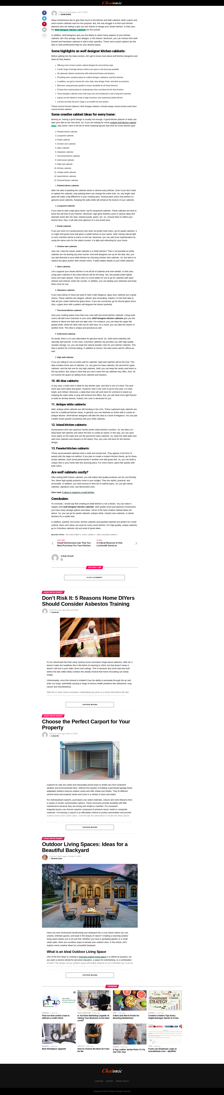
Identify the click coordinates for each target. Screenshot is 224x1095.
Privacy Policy (122, 1081)
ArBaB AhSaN (66, 14)
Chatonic (99, 1081)
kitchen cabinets (74, 535)
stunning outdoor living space (92, 957)
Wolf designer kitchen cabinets (70, 30)
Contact (110, 1081)
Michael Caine (56, 858)
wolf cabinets (89, 535)
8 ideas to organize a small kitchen (78, 492)
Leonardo (55, 612)
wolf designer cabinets (107, 535)
